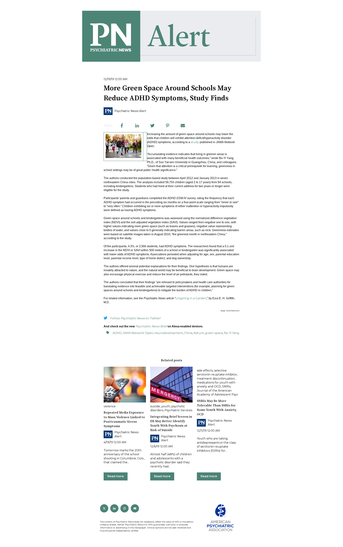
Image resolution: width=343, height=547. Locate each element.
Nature (198, 333)
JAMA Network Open (138, 333)
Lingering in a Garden (191, 298)
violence (110, 406)
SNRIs (226, 386)
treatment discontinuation (216, 378)
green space (214, 333)
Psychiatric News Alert (130, 111)
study (195, 142)
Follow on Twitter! (135, 318)
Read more (115, 476)
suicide (155, 406)
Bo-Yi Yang (231, 333)
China (188, 333)
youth (165, 406)
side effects (205, 370)
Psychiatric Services (178, 410)
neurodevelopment (168, 333)
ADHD (117, 333)
